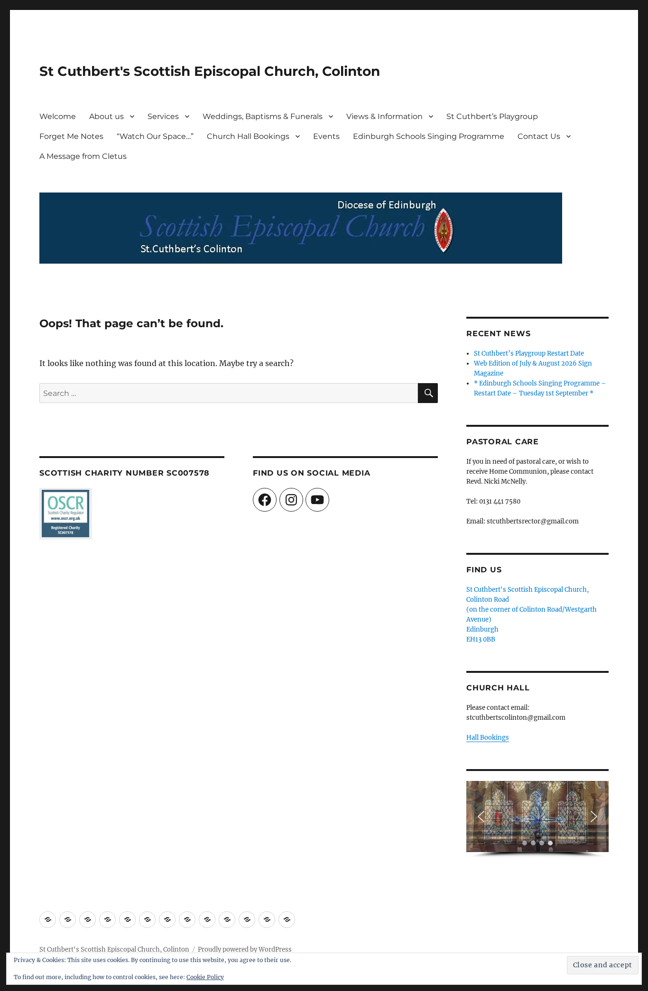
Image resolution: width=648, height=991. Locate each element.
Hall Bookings (487, 738)
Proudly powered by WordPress (245, 949)
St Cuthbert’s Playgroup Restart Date (529, 353)
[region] (537, 819)
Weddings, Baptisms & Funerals (263, 116)
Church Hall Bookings (248, 136)
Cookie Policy (205, 977)
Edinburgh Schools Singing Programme (428, 136)
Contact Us (539, 136)
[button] (481, 816)
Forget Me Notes (71, 136)
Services (163, 116)
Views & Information (384, 116)
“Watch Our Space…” (155, 136)
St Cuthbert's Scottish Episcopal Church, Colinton (209, 71)
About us (106, 116)
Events (326, 136)
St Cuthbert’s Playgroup (492, 116)
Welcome (57, 116)
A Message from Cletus (83, 156)
